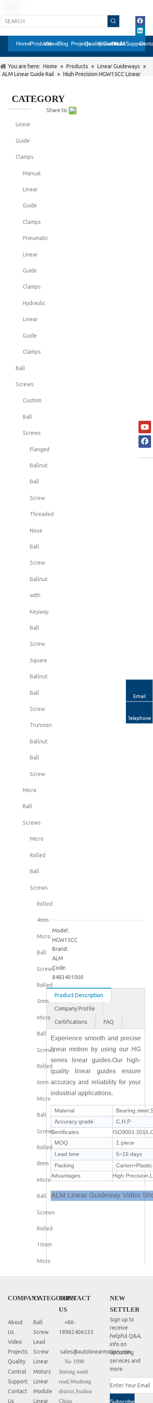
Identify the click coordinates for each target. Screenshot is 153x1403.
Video (15, 1342)
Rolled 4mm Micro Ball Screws (46, 936)
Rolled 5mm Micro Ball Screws (46, 1017)
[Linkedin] (140, 31)
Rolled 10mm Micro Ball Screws (46, 1261)
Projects (18, 1351)
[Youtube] (144, 427)
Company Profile (75, 1008)
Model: (60, 930)
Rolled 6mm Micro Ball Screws (46, 1098)
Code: (59, 968)
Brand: (60, 949)
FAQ (109, 1022)
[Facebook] (140, 21)
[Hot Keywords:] (113, 21)
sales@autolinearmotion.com (95, 1351)
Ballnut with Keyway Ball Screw (39, 611)
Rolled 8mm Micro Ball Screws (46, 1180)
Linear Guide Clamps (25, 140)
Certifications (71, 1022)
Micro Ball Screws (32, 806)
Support (17, 1381)
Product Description (79, 995)
